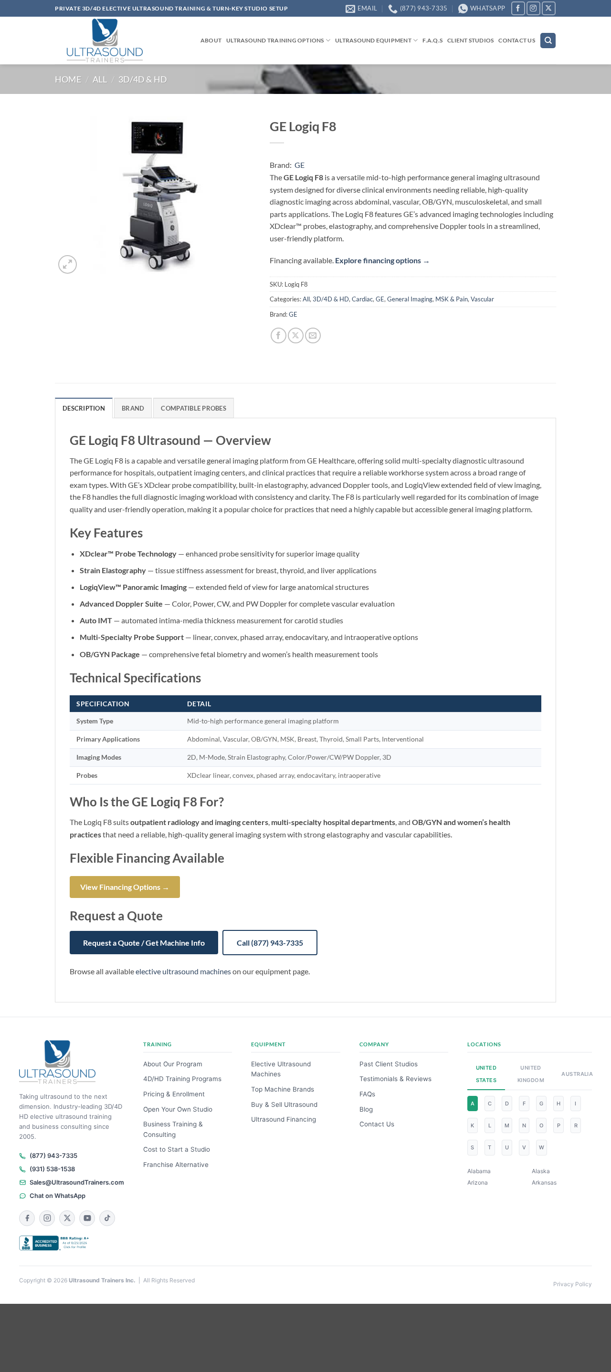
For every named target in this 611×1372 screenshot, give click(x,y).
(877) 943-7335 (53, 1155)
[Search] (548, 41)
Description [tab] (84, 408)
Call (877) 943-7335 (270, 942)
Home (68, 79)
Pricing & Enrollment (174, 1094)
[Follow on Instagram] (533, 8)
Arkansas (544, 1182)
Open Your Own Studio (177, 1109)
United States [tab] (486, 1073)
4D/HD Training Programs (182, 1079)
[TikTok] (107, 1218)
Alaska (541, 1171)
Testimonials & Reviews (395, 1079)
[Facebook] (27, 1218)
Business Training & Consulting (173, 1129)
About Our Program (172, 1064)
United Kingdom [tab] (530, 1073)
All (100, 79)
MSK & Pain (451, 299)
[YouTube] (87, 1218)
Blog (366, 1109)
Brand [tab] (133, 408)
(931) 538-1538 (52, 1169)
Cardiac (362, 299)
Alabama (479, 1171)
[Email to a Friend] (313, 335)
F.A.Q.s (432, 40)
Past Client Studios (388, 1064)
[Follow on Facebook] (518, 8)
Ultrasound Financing (283, 1119)
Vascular (482, 299)
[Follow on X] (549, 8)
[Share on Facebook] (278, 335)
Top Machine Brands (282, 1089)
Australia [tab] (574, 1074)
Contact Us (516, 40)
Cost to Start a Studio (176, 1149)
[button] (67, 264)
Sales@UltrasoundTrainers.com (77, 1182)
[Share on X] (296, 335)
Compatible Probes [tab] (193, 408)
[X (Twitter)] (67, 1218)
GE (300, 164)
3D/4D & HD (142, 79)
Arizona (477, 1182)
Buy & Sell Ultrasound (284, 1104)
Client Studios (470, 40)
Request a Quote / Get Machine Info (144, 942)
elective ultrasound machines (183, 971)
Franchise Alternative (176, 1164)
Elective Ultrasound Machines (281, 1069)
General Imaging (409, 299)
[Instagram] (47, 1218)
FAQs (367, 1094)
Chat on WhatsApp (57, 1195)
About (210, 40)
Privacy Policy (572, 1284)
